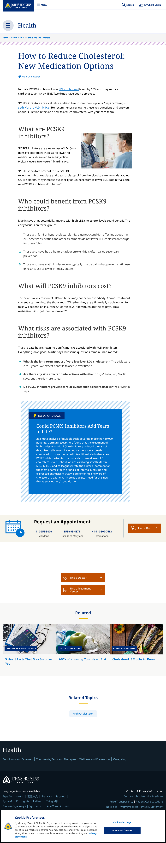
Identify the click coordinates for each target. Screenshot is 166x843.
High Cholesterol (31, 76)
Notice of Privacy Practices (122, 806)
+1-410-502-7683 (102, 531)
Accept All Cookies (122, 830)
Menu (41, 6)
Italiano (37, 801)
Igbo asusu (36, 806)
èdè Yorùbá (54, 806)
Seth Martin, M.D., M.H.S (34, 107)
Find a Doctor (78, 577)
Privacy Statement (152, 806)
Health (27, 25)
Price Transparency (121, 801)
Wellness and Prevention (94, 759)
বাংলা (67, 806)
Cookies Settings (122, 822)
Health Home (17, 37)
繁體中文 (32, 796)
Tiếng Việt (52, 801)
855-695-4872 (72, 531)
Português (22, 801)
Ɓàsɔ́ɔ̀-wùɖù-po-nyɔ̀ (14, 806)
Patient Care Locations (149, 801)
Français (47, 796)
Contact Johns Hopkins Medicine (143, 796)
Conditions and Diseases (38, 37)
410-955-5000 (44, 531)
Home (5, 37)
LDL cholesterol (69, 89)
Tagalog (60, 796)
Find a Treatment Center (80, 590)
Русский (7, 801)
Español (7, 796)
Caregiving (119, 759)
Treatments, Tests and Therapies (56, 759)
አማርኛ (20, 796)
